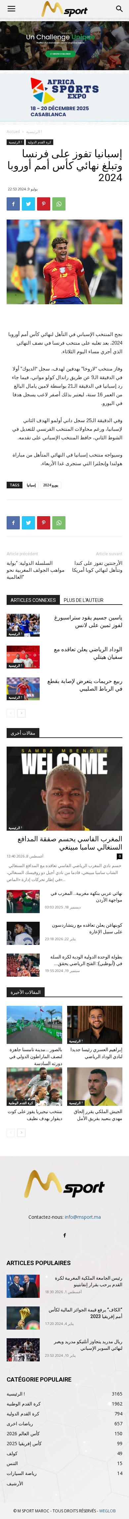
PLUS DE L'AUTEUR (84, 600)
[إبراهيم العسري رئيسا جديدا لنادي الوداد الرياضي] (95, 1025)
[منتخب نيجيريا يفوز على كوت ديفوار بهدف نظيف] (34, 1086)
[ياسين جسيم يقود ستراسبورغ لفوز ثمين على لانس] (23, 625)
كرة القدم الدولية (39, 142)
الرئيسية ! (34, 131)
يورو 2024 (50, 484)
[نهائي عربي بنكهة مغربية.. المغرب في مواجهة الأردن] (23, 901)
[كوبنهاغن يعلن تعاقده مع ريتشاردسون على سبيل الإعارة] (23, 933)
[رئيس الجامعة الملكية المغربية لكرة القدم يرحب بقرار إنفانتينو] (23, 1286)
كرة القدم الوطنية (21, 1103)
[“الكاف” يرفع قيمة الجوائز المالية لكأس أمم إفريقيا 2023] (23, 1318)
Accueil (13, 131)
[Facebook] (64, 1235)
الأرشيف (15, 1483)
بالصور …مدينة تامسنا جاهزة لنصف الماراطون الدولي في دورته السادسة (35, 1056)
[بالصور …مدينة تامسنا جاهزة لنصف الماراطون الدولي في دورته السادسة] (34, 1025)
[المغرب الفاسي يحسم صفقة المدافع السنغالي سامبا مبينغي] (64, 789)
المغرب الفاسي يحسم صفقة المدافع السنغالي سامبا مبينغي (70, 843)
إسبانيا (31, 484)
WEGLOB (107, 1511)
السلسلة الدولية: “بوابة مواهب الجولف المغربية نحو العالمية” (35, 570)
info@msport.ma (83, 1217)
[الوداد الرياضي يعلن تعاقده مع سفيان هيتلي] (23, 657)
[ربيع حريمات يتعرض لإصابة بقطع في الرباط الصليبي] (23, 688)
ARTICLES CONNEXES (33, 600)
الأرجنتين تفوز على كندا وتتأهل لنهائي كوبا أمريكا (97, 566)
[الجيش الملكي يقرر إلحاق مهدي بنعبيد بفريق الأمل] (95, 1086)
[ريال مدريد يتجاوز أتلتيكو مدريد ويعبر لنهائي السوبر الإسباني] (23, 1349)
